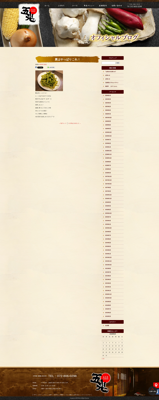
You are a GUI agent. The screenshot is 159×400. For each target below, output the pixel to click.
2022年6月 (108, 110)
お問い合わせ (117, 5)
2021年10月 (108, 117)
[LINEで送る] (51, 67)
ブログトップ (112, 58)
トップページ (44, 5)
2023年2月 (108, 106)
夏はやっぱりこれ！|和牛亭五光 (135, 0)
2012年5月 (108, 316)
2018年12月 (108, 150)
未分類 (107, 325)
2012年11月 (108, 294)
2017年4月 (108, 191)
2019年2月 (108, 143)
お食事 (50, 394)
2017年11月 (108, 180)
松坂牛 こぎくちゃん (111, 86)
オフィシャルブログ (86, 394)
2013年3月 (108, 287)
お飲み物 (56, 394)
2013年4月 (108, 283)
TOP (35, 394)
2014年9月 (108, 231)
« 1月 (103, 358)
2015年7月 (108, 217)
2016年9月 (108, 202)
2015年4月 (108, 220)
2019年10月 (108, 136)
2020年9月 (108, 121)
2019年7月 (108, 139)
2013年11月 (108, 261)
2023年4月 (108, 103)
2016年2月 (108, 209)
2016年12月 (108, 195)
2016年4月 (108, 206)
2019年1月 (108, 147)
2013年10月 (108, 264)
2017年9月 (108, 187)
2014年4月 (108, 246)
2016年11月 (108, 198)
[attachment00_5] (49, 90)
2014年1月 (108, 253)
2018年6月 (108, 169)
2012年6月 (108, 312)
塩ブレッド (63, 123)
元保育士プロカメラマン (111, 82)
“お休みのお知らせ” (110, 71)
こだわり (61, 5)
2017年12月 (108, 176)
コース (75, 5)
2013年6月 (108, 276)
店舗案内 (103, 5)
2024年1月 (108, 95)
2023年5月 (108, 99)
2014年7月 (108, 235)
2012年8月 (108, 305)
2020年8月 (108, 125)
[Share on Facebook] (36, 67)
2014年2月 (108, 250)
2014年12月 (108, 228)
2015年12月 (108, 213)
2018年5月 (108, 172)
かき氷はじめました (74, 123)
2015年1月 (108, 224)
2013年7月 (108, 272)
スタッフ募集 (69, 394)
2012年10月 (108, 298)
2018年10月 (108, 158)
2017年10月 (108, 183)
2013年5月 (108, 279)
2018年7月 (108, 165)
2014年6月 (108, 239)
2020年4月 (108, 128)
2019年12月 (108, 132)
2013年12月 (108, 257)
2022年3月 (108, 114)
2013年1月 (108, 290)
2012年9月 (108, 301)
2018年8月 (108, 161)
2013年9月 (108, 268)
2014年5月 (108, 242)
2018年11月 (108, 154)
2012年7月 (108, 309)
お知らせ (107, 75)
